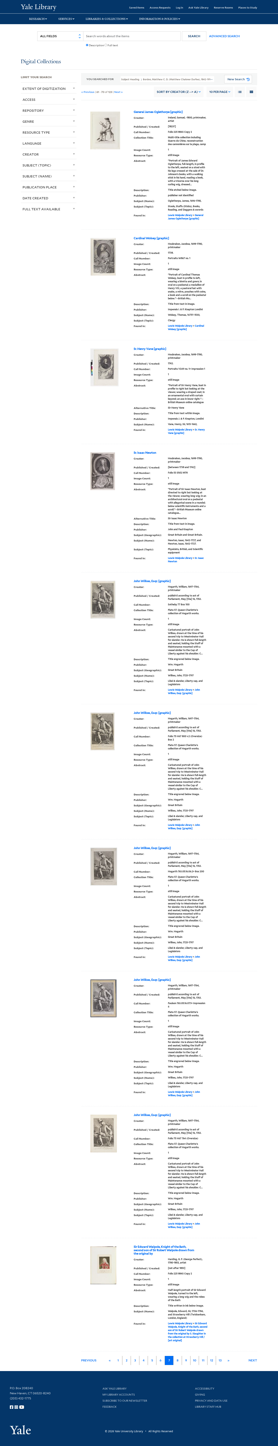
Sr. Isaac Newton (145, 452)
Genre (28, 121)
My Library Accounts (119, 1394)
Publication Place (40, 187)
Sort (177, 92)
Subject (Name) (37, 176)
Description (96, 45)
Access (29, 99)
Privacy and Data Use (211, 1400)
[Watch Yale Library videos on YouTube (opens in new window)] (21, 1407)
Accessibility (204, 1388)
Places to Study (247, 7)
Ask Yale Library (198, 7)
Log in (179, 7)
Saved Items (136, 7)
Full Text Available (41, 209)
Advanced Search (224, 36)
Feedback (110, 1406)
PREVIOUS (88, 1360)
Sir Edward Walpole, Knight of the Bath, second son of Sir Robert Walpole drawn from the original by (164, 1250)
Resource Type (36, 132)
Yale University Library (38, 7)
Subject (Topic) (37, 165)
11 (203, 1360)
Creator (31, 154)
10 (218, 92)
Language (32, 143)
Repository (33, 110)
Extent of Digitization (44, 88)
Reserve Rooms (223, 7)
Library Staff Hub (208, 1406)
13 (220, 1360)
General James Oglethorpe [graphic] (158, 112)
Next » (118, 92)
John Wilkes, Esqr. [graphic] (152, 581)
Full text (113, 45)
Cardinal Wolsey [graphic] (151, 238)
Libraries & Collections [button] (106, 19)
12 (211, 1360)
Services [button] (65, 19)
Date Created (35, 198)
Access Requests (160, 7)
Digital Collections (41, 62)
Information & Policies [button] (158, 19)
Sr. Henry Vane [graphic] (150, 349)
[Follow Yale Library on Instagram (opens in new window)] (16, 1407)
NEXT (252, 1360)
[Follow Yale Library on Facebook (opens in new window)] (11, 1407)
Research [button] (37, 19)
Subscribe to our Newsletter (125, 1400)
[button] (194, 36)
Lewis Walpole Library (180, 215)
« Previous (87, 92)
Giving (200, 1394)
